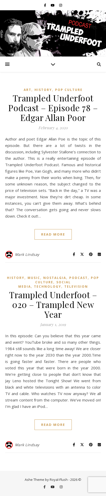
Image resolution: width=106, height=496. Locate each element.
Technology (47, 286)
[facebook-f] (45, 5)
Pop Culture (69, 90)
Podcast (78, 278)
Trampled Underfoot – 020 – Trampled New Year (53, 304)
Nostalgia (54, 278)
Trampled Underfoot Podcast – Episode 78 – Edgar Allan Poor (53, 107)
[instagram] (60, 5)
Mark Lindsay (27, 254)
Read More (53, 234)
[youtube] (53, 5)
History (43, 90)
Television (76, 286)
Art (27, 90)
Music (34, 278)
